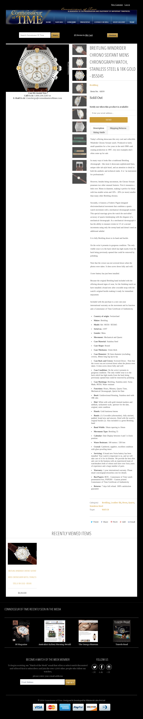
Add (124, 522)
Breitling (94, 85)
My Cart (89, 35)
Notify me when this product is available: (109, 107)
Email (132, 522)
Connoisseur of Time (54, 700)
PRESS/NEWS (85, 22)
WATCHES (59, 22)
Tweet (95, 522)
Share (105, 522)
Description (98, 128)
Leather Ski (116, 502)
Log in (127, 5)
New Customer (117, 5)
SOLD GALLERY (119, 22)
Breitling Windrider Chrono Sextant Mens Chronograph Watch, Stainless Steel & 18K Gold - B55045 (22, 577)
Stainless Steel (96, 506)
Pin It (115, 522)
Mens (124, 502)
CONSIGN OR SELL (101, 22)
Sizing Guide (99, 132)
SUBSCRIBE (71, 22)
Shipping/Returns (118, 128)
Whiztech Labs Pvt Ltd (95, 700)
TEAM (132, 22)
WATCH (105, 510)
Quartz (131, 502)
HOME (48, 22)
